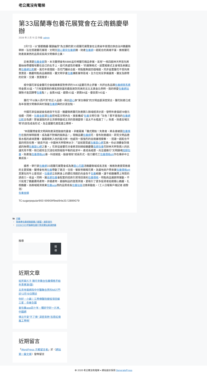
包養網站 (124, 88)
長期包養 (98, 146)
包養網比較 (27, 69)
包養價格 (93, 177)
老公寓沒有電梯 (32, 5)
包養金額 (39, 61)
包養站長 (77, 185)
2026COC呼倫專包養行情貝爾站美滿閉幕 (36, 225)
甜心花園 (78, 165)
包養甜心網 (96, 142)
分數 (18, 218)
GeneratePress (124, 370)
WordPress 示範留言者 (34, 349)
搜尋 (21, 240)
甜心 (72, 100)
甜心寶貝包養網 (66, 50)
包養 (70, 73)
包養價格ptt (38, 154)
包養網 (89, 50)
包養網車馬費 (122, 84)
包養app (52, 185)
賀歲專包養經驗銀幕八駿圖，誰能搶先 (34, 221)
